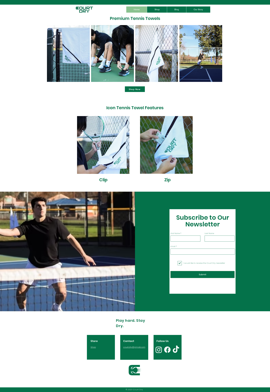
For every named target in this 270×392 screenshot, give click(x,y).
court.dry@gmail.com (134, 347)
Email (172, 246)
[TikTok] (176, 349)
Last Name (209, 233)
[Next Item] (218, 53)
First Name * (175, 233)
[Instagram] (159, 349)
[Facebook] (167, 349)
